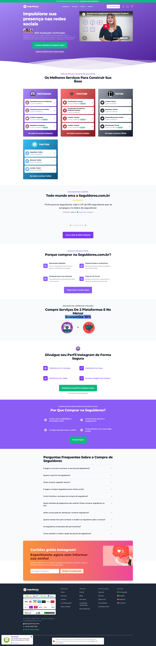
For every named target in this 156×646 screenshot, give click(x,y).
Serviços (64, 596)
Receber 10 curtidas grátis (72, 571)
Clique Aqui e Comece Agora (78, 290)
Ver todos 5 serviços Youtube (78, 133)
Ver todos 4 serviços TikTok (115, 133)
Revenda (82, 599)
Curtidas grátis (66, 603)
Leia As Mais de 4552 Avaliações (78, 235)
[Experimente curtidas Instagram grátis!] (115, 559)
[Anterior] (70, 225)
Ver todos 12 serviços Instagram (40, 133)
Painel (81, 592)
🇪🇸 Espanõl (121, 599)
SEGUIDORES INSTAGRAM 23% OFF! (78, 1)
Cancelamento (103, 606)
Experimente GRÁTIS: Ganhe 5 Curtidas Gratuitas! (50, 51)
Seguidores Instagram (86, 212)
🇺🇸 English (121, 596)
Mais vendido (65, 606)
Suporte (101, 592)
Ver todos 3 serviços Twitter (40, 176)
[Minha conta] (123, 6)
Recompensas (84, 609)
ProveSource (15, 643)
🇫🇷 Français (121, 603)
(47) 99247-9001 (114, 6)
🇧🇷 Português (122, 592)
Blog (81, 596)
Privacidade (102, 603)
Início (63, 592)
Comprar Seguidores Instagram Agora (49, 45)
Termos (101, 596)
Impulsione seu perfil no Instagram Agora (78, 388)
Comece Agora (78, 440)
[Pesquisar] (127, 6)
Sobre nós (102, 599)
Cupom (63, 599)
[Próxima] (85, 225)
